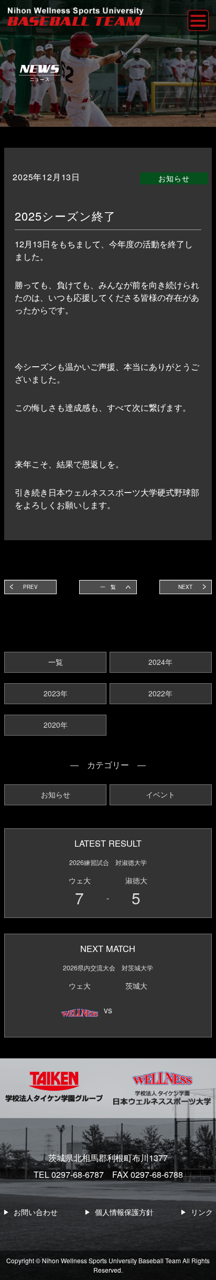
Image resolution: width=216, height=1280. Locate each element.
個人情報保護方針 (124, 1212)
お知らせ (55, 794)
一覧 (55, 662)
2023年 (56, 693)
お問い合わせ (36, 1212)
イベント (160, 794)
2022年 (160, 693)
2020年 (56, 724)
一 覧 (108, 586)
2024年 (160, 662)
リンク (202, 1212)
